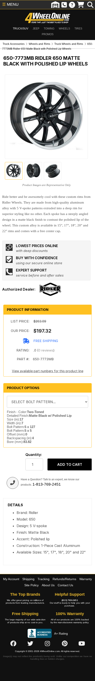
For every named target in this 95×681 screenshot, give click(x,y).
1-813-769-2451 (46, 484)
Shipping (28, 579)
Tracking (43, 579)
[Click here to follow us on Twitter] (30, 643)
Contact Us (65, 585)
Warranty (85, 579)
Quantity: (33, 454)
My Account (11, 579)
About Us (48, 585)
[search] (90, 4)
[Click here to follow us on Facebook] (13, 643)
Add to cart (69, 464)
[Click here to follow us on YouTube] (81, 643)
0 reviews (45, 350)
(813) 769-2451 (70, 600)
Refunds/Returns (64, 579)
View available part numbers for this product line (47, 371)
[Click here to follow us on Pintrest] (64, 643)
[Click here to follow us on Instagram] (47, 643)
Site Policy (31, 585)
